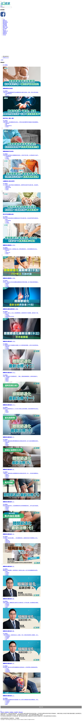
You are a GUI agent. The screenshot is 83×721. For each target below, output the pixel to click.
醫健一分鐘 (5, 27)
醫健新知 (5, 20)
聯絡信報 (21, 712)
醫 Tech (4, 29)
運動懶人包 (5, 31)
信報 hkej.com (6, 57)
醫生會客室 (5, 22)
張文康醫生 (5, 64)
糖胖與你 (5, 33)
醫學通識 (5, 23)
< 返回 (1, 59)
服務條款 (7, 712)
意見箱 (4, 34)
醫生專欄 (5, 25)
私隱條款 (11, 712)
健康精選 (5, 24)
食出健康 (5, 28)
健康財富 (5, 32)
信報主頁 (2, 712)
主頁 (4, 19)
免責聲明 (16, 712)
